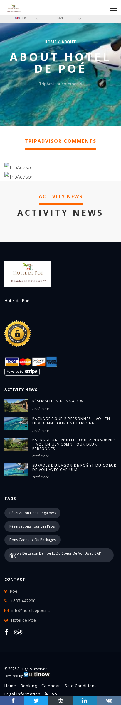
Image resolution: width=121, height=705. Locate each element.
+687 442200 (23, 601)
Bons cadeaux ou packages (32, 539)
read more (40, 408)
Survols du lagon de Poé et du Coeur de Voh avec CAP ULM (74, 467)
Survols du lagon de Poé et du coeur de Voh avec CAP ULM (55, 555)
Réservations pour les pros (32, 526)
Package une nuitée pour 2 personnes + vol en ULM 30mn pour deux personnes (74, 444)
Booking (29, 685)
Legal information (22, 693)
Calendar (50, 685)
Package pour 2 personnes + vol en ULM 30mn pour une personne (71, 421)
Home (50, 42)
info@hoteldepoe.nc (30, 610)
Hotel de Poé (23, 620)
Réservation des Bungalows (32, 512)
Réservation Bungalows (59, 401)
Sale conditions (81, 685)
